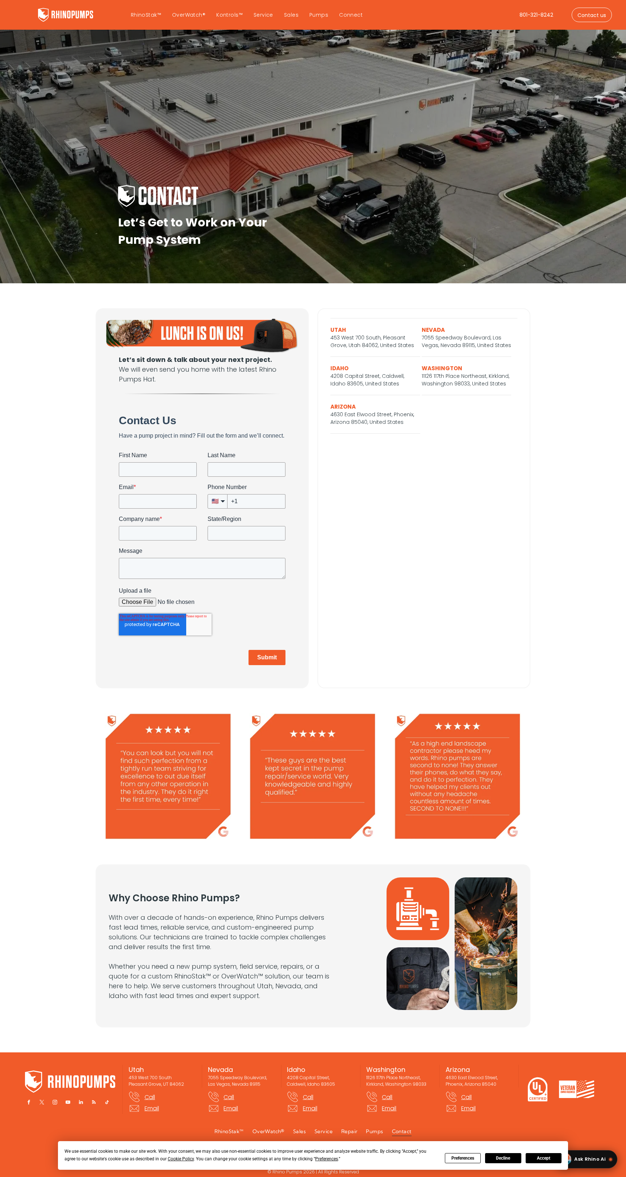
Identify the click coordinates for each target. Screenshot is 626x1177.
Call (150, 1097)
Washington (385, 1069)
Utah (136, 1069)
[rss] (93, 1103)
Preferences (462, 1158)
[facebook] (28, 1103)
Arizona (458, 1069)
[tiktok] (106, 1103)
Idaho (296, 1069)
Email (152, 1108)
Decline (503, 1158)
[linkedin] (80, 1103)
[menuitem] (146, 15)
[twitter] (41, 1103)
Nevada (220, 1069)
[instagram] (54, 1103)
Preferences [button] (326, 1158)
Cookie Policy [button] (181, 1158)
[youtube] (67, 1103)
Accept (543, 1158)
